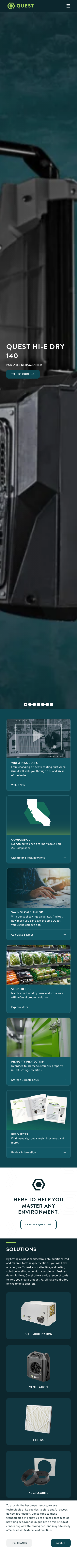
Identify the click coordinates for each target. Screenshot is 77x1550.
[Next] (69, 360)
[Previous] (7, 360)
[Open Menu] (71, 6)
